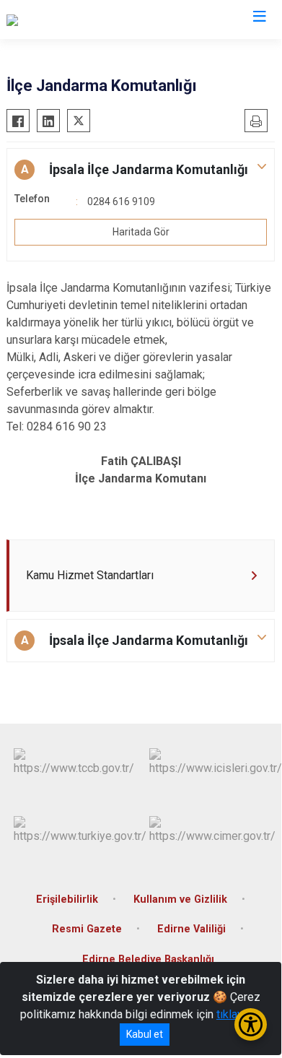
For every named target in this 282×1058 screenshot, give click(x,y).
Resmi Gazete (87, 929)
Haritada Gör (141, 232)
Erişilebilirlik (67, 899)
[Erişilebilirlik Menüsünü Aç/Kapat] (250, 1024)
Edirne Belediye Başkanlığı (148, 959)
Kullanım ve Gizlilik (180, 899)
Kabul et (144, 1034)
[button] (140, 170)
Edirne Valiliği (191, 929)
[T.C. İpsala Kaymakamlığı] (67, 19)
